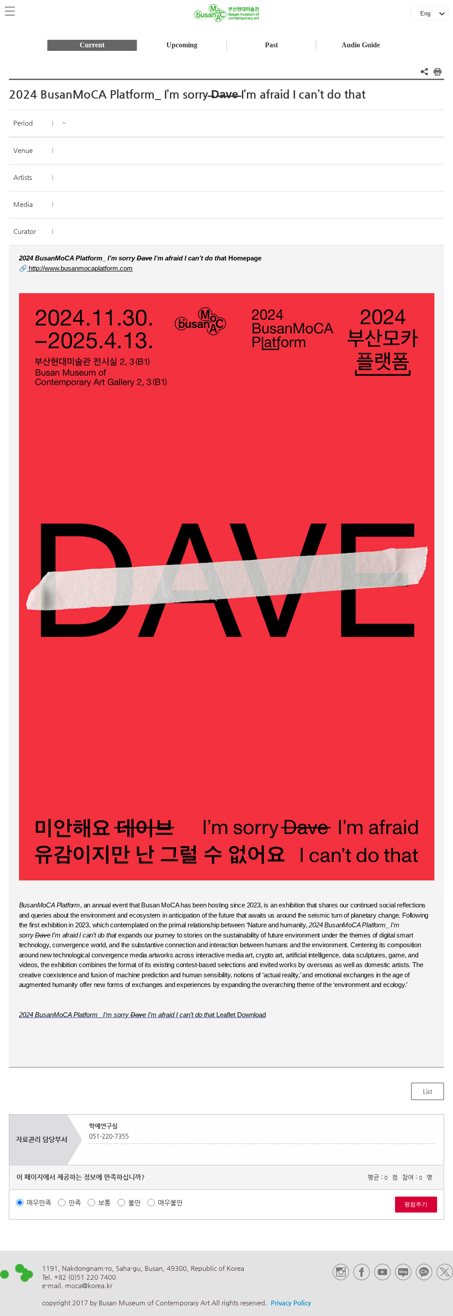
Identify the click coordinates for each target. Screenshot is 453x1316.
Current (92, 45)
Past (271, 45)
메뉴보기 (10, 11)
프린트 (437, 71)
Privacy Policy (291, 1302)
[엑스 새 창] (445, 1278)
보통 (104, 1202)
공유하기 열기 (424, 71)
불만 (134, 1202)
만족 (75, 1202)
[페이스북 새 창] (361, 1278)
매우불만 (170, 1202)
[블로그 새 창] (403, 1278)
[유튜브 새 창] (382, 1278)
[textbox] (226, 636)
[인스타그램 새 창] (341, 1278)
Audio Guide (361, 45)
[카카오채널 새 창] (424, 1278)
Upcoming (181, 45)
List (427, 1091)
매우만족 (39, 1202)
